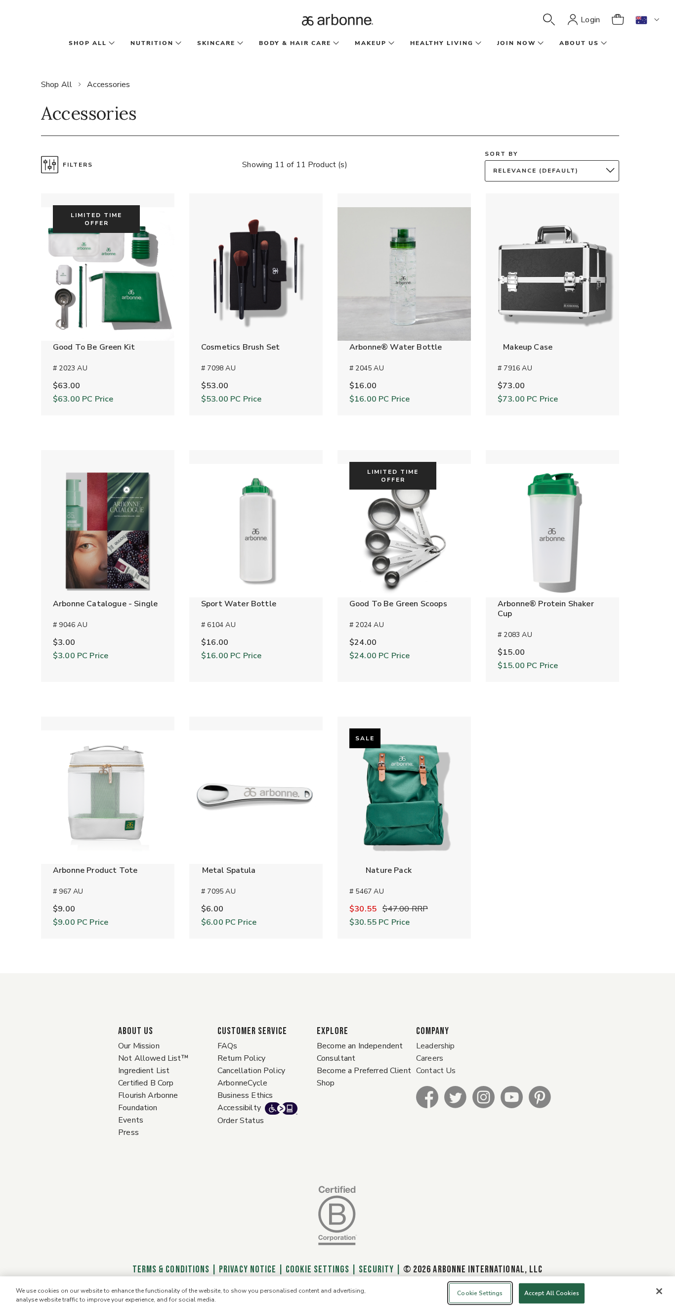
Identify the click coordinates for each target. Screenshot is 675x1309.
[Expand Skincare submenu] (239, 43)
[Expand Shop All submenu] (111, 43)
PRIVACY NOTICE (247, 1269)
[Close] (659, 1291)
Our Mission (139, 1045)
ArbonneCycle (242, 1083)
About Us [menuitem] (579, 43)
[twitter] (455, 1096)
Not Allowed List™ (153, 1058)
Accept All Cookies (551, 1293)
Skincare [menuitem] (216, 43)
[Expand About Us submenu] (603, 43)
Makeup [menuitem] (370, 43)
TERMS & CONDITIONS (171, 1269)
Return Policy (241, 1058)
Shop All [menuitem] (88, 43)
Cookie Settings (317, 1269)
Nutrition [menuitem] (151, 43)
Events (130, 1120)
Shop (326, 1083)
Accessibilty (239, 1107)
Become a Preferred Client (364, 1070)
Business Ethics (245, 1095)
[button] (549, 20)
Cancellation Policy (251, 1070)
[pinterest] (540, 1096)
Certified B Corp (146, 1083)
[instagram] (483, 1096)
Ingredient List (143, 1070)
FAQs (227, 1045)
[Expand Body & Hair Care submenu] (335, 43)
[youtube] (512, 1096)
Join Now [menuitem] (516, 43)
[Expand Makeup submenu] (390, 43)
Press (128, 1132)
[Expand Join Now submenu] (540, 43)
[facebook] (427, 1096)
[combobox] (554, 171)
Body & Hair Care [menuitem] (295, 43)
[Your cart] (618, 20)
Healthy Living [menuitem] (441, 43)
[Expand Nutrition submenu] (177, 43)
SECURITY (376, 1269)
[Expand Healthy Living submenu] (477, 43)
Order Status (240, 1120)
